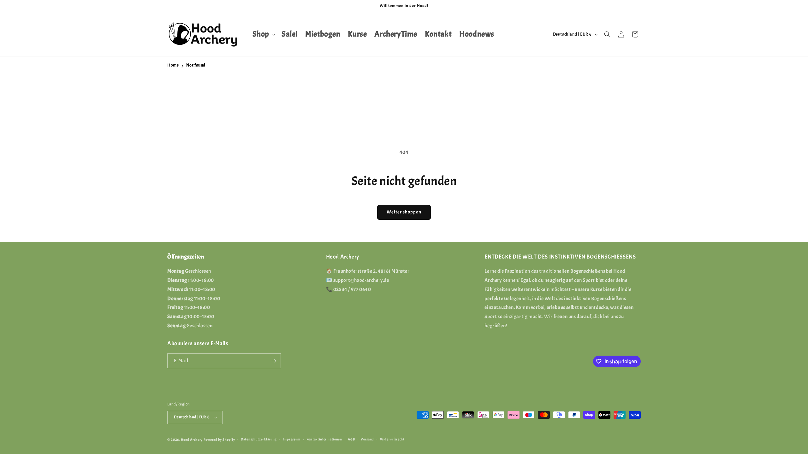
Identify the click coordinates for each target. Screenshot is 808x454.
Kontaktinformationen (324, 439)
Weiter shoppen (404, 212)
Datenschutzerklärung (259, 439)
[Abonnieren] (274, 360)
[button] (263, 34)
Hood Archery (192, 439)
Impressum (291, 439)
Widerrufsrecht (392, 439)
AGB (351, 439)
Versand (367, 439)
